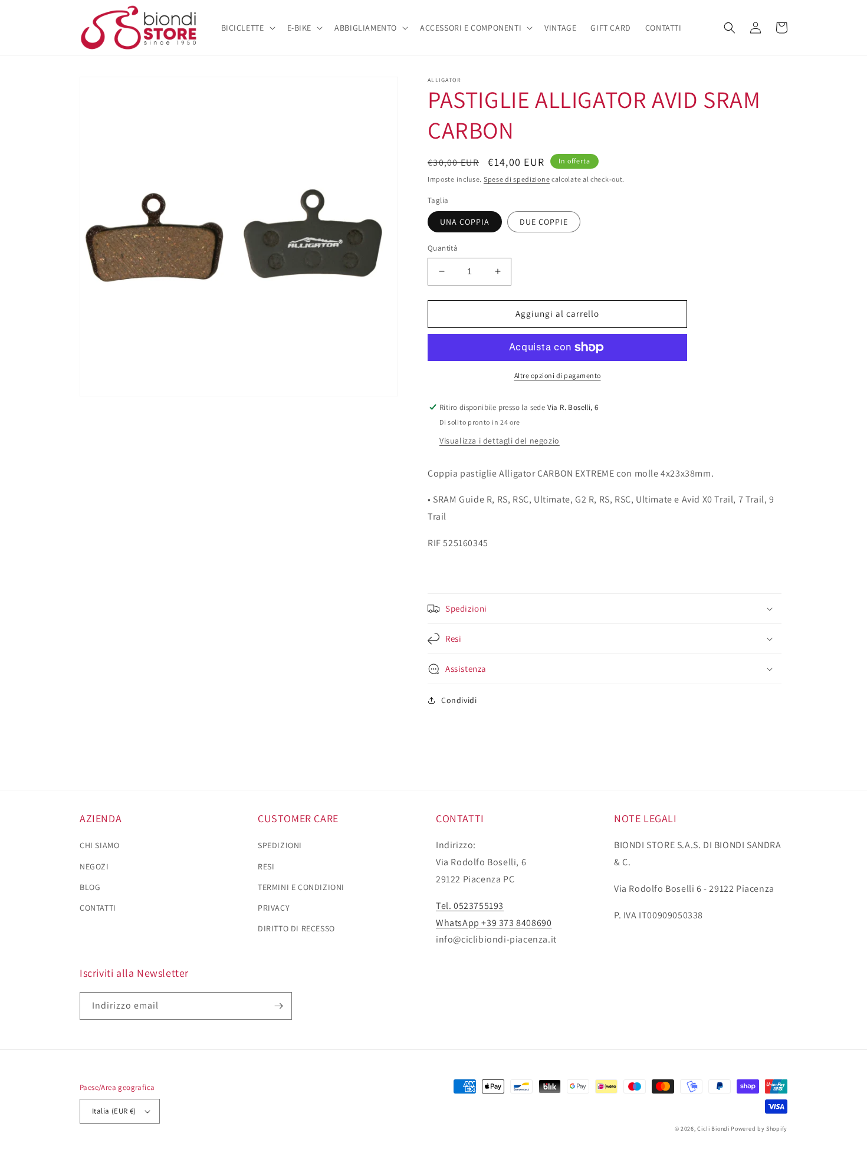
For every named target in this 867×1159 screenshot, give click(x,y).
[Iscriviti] (278, 1006)
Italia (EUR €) (114, 1111)
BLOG (90, 887)
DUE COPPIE (544, 221)
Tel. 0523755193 (470, 905)
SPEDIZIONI (280, 845)
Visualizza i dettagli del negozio (499, 440)
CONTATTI (98, 907)
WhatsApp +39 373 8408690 (493, 923)
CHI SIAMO (99, 845)
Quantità (443, 248)
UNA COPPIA (465, 221)
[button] (247, 27)
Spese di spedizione (517, 179)
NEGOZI (94, 866)
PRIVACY (274, 907)
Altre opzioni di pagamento (557, 375)
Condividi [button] (459, 700)
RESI (266, 866)
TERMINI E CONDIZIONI (301, 887)
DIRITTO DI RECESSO (296, 928)
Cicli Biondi (713, 1128)
